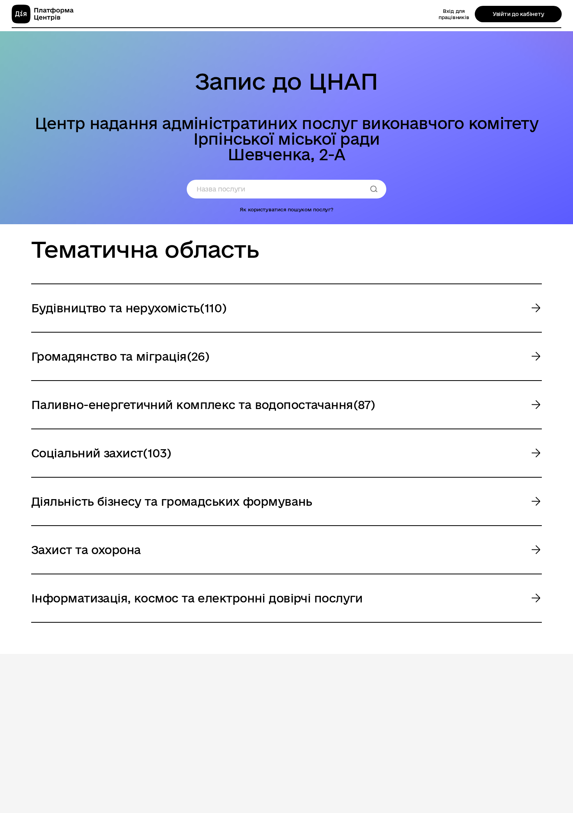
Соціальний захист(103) (101, 452)
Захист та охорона (86, 549)
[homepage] (43, 14)
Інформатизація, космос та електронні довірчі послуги (197, 598)
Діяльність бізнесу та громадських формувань (171, 501)
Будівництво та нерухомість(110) (129, 307)
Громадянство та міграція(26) (120, 356)
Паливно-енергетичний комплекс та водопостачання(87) (203, 404)
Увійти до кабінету (518, 14)
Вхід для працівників (454, 14)
